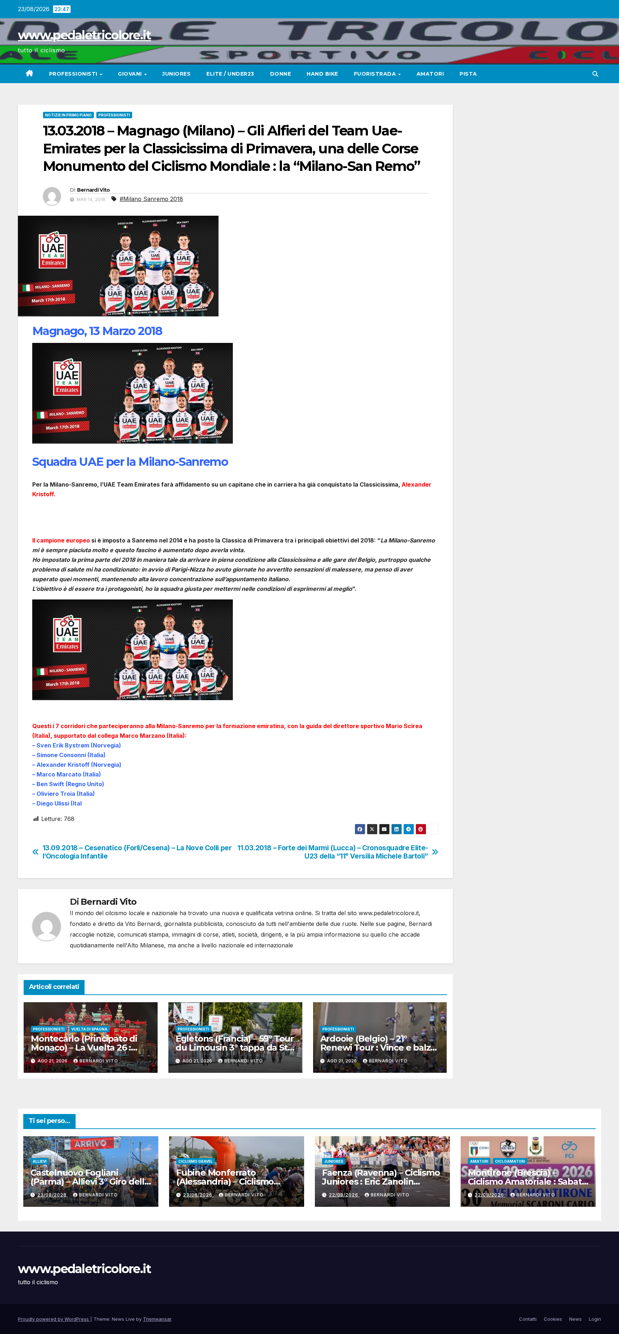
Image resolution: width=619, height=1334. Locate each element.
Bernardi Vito (93, 190)
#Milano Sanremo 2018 (151, 198)
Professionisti (74, 74)
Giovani (130, 74)
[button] (595, 73)
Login (595, 1319)
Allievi (40, 1161)
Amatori (430, 74)
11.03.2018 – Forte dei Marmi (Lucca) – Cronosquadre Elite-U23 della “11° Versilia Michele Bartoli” (332, 852)
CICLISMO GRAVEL (195, 1161)
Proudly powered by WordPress (54, 1319)
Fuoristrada (376, 74)
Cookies (553, 1319)
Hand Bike (322, 74)
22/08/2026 (344, 1194)
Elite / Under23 (230, 74)
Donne (280, 74)
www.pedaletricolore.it (84, 35)
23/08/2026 (52, 1194)
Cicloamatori (510, 1161)
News (575, 1319)
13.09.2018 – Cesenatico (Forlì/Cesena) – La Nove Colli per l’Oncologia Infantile (137, 852)
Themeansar (157, 1319)
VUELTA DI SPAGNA (89, 1029)
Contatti (528, 1319)
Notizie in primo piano (68, 115)
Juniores (176, 74)
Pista (468, 74)
